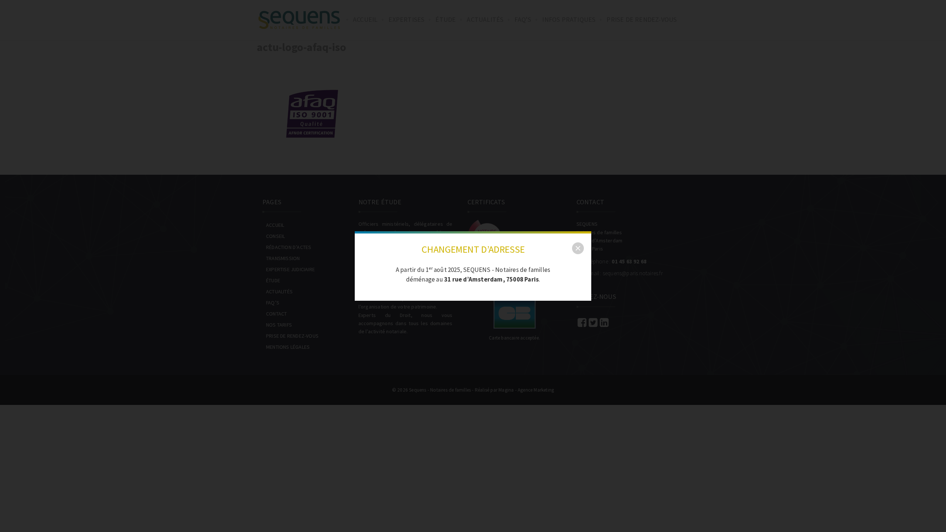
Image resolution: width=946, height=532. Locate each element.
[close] (578, 248)
